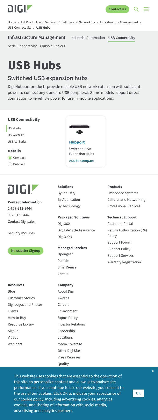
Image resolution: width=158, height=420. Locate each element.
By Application (69, 199)
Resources (16, 285)
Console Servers (52, 46)
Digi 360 (64, 223)
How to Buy (17, 317)
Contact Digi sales (21, 221)
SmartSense (67, 267)
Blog (11, 291)
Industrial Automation (88, 37)
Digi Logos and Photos (25, 304)
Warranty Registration (124, 262)
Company (65, 285)
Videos (13, 337)
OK (138, 393)
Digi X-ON (65, 236)
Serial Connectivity (22, 46)
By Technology (69, 206)
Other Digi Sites (69, 350)
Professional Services (123, 206)
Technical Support (122, 217)
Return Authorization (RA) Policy (127, 233)
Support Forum (119, 242)
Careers (63, 304)
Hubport (77, 142)
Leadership (66, 331)
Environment (68, 311)
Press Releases (69, 357)
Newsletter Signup (25, 250)
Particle (63, 260)
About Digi (66, 291)
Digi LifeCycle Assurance (76, 230)
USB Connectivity (19, 28)
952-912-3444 (18, 215)
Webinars (15, 344)
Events (13, 311)
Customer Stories (21, 298)
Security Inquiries (21, 233)
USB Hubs (43, 28)
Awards (63, 298)
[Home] (25, 9)
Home (12, 22)
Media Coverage (70, 344)
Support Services (120, 255)
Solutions (65, 186)
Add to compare (81, 160)
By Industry (66, 193)
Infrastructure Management (119, 22)
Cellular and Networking (78, 22)
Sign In (13, 331)
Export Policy (68, 317)
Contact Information (25, 202)
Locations (65, 337)
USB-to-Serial (17, 141)
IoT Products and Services (39, 22)
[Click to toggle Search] (136, 9)
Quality (63, 363)
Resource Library (21, 324)
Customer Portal (120, 223)
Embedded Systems (122, 193)
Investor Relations (72, 324)
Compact (19, 157)
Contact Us (117, 9)
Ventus (63, 273)
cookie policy (32, 399)
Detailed (19, 164)
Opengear (65, 254)
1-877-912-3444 (20, 208)
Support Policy (118, 249)
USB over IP (16, 135)
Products (114, 186)
